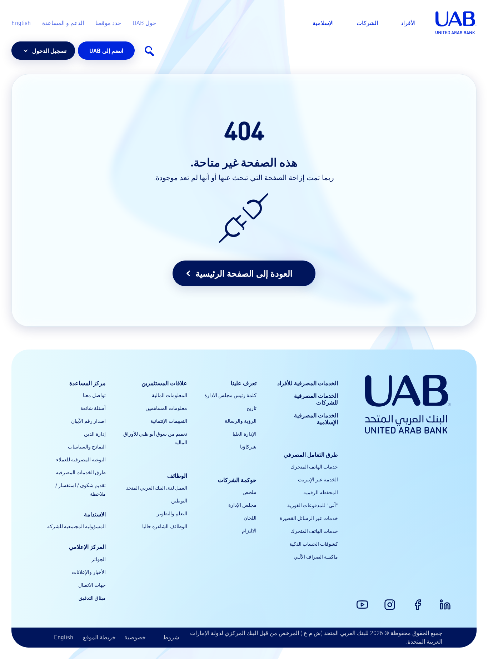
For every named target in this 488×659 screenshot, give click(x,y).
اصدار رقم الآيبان (88, 420)
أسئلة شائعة (93, 408)
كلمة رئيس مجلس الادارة (230, 395)
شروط (171, 637)
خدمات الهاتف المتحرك (314, 466)
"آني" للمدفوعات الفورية (312, 505)
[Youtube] (366, 600)
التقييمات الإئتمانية (168, 420)
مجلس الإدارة (242, 504)
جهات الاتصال (92, 584)
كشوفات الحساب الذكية (313, 543)
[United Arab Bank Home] (408, 404)
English (63, 637)
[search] (149, 50)
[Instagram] (394, 600)
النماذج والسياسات (87, 446)
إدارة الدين (95, 433)
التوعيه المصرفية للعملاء (81, 459)
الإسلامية (323, 22)
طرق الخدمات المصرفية (81, 472)
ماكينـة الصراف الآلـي (316, 556)
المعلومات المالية (169, 395)
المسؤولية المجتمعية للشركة (76, 526)
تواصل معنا (94, 395)
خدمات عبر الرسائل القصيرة (309, 518)
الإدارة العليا (245, 433)
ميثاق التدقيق (92, 597)
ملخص (250, 492)
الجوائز (98, 559)
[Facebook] (421, 600)
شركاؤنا (248, 446)
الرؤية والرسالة (241, 420)
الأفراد (408, 22)
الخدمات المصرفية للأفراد (307, 383)
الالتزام (249, 530)
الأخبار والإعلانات (89, 572)
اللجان (250, 517)
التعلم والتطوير (172, 513)
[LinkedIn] (449, 600)
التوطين (179, 500)
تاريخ (252, 408)
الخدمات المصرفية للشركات (316, 399)
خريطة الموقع (99, 637)
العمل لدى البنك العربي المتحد (156, 487)
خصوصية (135, 637)
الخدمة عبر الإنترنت (318, 479)
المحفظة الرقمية (320, 492)
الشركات (367, 22)
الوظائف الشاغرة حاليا (164, 526)
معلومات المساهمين (166, 408)
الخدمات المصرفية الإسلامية (316, 418)
